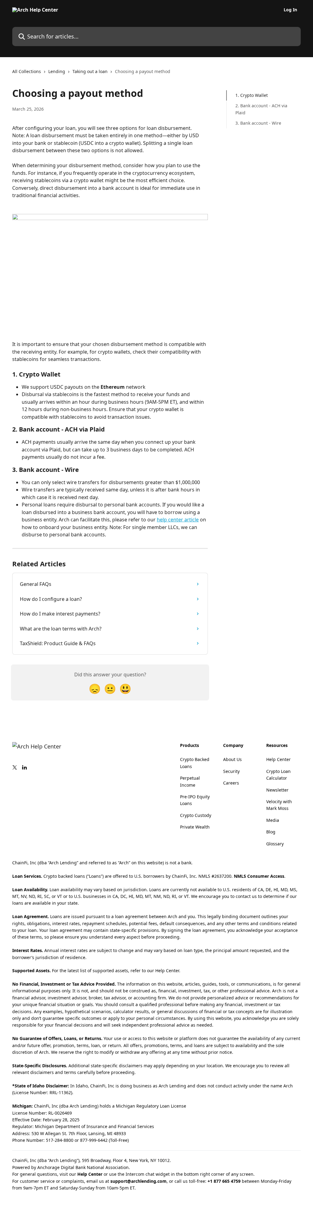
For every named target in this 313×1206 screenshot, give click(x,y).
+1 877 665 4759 (224, 1181)
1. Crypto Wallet (251, 95)
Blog (270, 832)
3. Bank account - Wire (258, 123)
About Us (232, 759)
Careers (231, 783)
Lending (56, 71)
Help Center (278, 759)
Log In (290, 10)
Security (231, 771)
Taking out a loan (90, 71)
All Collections (26, 71)
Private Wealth (195, 827)
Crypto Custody (195, 815)
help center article (178, 519)
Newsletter (277, 790)
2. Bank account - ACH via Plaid (261, 109)
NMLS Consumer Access (259, 876)
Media (272, 820)
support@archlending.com (138, 1181)
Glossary (275, 844)
